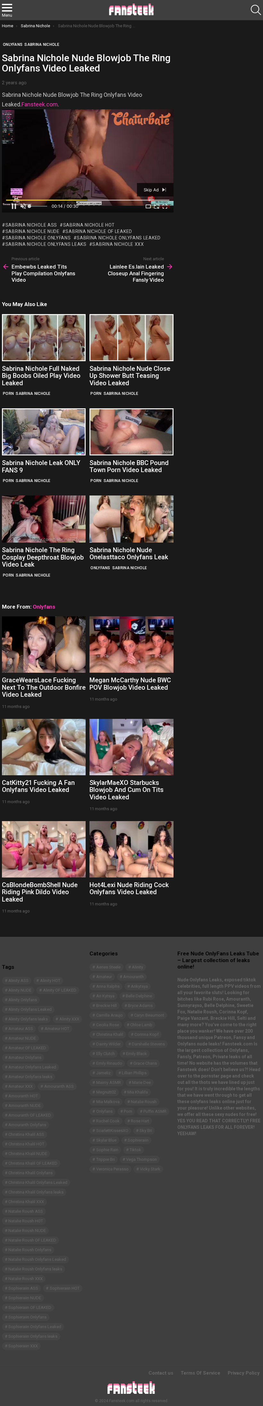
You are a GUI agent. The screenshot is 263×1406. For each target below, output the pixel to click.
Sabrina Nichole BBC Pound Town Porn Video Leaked (129, 466)
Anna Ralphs (108, 986)
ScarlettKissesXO (112, 1130)
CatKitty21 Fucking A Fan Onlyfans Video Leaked (38, 786)
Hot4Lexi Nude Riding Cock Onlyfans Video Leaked (129, 888)
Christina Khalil (109, 1034)
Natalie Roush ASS (25, 1211)
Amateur (104, 976)
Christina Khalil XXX (26, 1201)
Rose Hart (140, 1121)
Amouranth (133, 976)
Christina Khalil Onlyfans (30, 1172)
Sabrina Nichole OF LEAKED (98, 231)
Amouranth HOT (23, 1096)
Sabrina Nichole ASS (31, 225)
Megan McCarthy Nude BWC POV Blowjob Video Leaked (130, 683)
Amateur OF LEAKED (27, 1047)
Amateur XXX (20, 1086)
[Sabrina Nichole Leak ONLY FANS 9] (44, 431)
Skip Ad (152, 189)
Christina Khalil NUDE (27, 1153)
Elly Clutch (105, 1053)
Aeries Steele (108, 967)
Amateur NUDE (22, 1038)
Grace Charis (145, 1063)
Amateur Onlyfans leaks (30, 1076)
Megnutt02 (106, 1092)
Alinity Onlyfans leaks (28, 1019)
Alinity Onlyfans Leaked (30, 1009)
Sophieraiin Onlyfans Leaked (34, 1326)
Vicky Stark (150, 1169)
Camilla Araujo (109, 1015)
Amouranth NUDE (24, 1105)
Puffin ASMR (154, 1111)
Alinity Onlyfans (22, 999)
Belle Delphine (139, 996)
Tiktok (135, 1149)
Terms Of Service (200, 1373)
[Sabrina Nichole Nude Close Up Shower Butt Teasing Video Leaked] (131, 337)
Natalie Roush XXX (25, 1278)
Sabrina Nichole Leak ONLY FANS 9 (41, 466)
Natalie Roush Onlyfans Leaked (37, 1259)
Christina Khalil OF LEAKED (32, 1163)
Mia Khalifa (137, 1092)
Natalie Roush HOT (25, 1221)
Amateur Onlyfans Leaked (32, 1067)
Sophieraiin (138, 1140)
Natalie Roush (144, 1101)
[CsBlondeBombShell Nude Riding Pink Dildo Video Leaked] (44, 849)
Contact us (160, 1373)
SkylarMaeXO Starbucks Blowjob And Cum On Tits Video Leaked (126, 790)
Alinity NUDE (19, 990)
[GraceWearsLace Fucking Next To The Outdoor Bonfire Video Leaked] (44, 644)
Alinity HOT (50, 980)
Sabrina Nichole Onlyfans (38, 237)
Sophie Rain (107, 1149)
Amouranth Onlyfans (27, 1124)
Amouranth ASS (59, 1086)
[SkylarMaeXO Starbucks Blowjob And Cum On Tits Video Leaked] (131, 747)
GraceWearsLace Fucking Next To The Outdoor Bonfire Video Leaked (44, 687)
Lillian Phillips (134, 1072)
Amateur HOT (57, 1028)
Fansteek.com (39, 104)
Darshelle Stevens (148, 1044)
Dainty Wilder (108, 1044)
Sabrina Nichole (33, 393)
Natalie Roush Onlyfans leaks (35, 1269)
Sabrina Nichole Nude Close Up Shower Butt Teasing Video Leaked (129, 376)
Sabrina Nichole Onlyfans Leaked (119, 237)
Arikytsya (139, 986)
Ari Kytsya (105, 996)
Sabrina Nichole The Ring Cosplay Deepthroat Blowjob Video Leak (43, 557)
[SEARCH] (256, 10)
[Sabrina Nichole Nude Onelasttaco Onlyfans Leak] (131, 519)
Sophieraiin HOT (65, 1288)
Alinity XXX (69, 1019)
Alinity (137, 967)
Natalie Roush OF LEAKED (32, 1240)
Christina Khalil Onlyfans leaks (36, 1192)
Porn (8, 393)
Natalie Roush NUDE (27, 1230)
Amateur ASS (20, 1028)
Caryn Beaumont (149, 1015)
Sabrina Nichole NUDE (32, 231)
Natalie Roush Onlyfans (29, 1249)
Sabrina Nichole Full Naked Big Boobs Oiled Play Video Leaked (41, 376)
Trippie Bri (105, 1159)
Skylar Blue (106, 1140)
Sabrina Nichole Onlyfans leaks (46, 244)
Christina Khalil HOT (26, 1144)
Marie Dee (141, 1082)
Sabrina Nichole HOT (89, 225)
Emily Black (136, 1053)
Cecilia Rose (107, 1024)
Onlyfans (100, 568)
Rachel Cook (108, 1121)
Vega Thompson (141, 1159)
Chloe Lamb (141, 1024)
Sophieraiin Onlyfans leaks (32, 1336)
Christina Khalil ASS (26, 1134)
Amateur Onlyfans (24, 1057)
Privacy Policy (244, 1373)
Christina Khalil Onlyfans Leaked (37, 1182)
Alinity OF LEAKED (59, 990)
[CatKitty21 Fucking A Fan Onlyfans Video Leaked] (44, 747)
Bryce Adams (140, 1005)
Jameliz (103, 1072)
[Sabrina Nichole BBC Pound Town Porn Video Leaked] (131, 431)
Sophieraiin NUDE (24, 1297)
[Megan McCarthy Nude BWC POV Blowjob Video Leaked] (131, 644)
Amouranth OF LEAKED (29, 1115)
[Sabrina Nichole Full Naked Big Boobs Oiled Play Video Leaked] (44, 337)
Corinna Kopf (146, 1034)
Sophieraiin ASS (23, 1288)
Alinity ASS (18, 980)
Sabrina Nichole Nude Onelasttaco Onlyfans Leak (128, 553)
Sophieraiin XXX (23, 1346)
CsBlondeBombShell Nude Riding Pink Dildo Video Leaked (40, 892)
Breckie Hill (106, 1005)
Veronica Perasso (112, 1169)
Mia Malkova (108, 1101)
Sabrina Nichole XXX (118, 244)
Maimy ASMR (108, 1082)
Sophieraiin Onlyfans (27, 1317)
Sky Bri (146, 1130)
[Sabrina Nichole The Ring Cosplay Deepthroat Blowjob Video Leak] (44, 519)
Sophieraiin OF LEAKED (29, 1307)
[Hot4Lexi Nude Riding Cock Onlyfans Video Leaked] (131, 849)
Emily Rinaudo (109, 1063)
